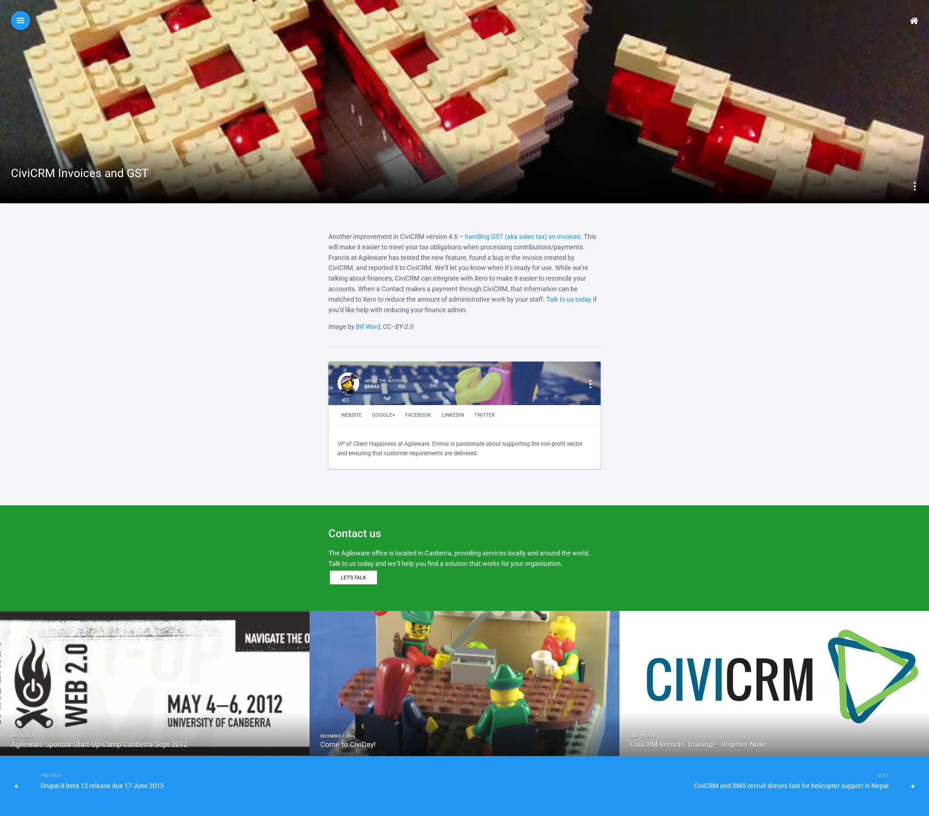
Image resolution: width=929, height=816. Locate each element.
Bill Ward (368, 326)
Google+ (383, 415)
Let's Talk (353, 577)
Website (351, 415)
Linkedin (453, 415)
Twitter (484, 415)
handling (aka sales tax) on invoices (523, 236)
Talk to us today (569, 299)
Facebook (418, 415)
